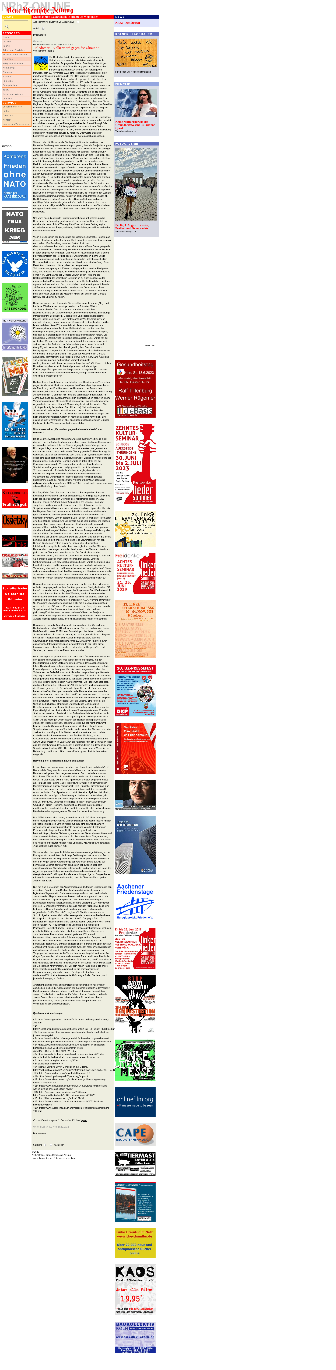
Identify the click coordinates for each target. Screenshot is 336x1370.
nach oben (59, 1145)
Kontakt (7, 120)
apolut (84, 1120)
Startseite (37, 1145)
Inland (6, 46)
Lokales (7, 41)
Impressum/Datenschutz (16, 124)
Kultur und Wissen (13, 94)
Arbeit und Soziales (14, 50)
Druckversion (39, 35)
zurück (36, 28)
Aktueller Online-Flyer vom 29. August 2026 (53, 22)
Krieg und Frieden (13, 63)
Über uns (8, 115)
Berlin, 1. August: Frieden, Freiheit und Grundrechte (132, 227)
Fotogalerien (10, 85)
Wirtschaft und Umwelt (15, 55)
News (6, 37)
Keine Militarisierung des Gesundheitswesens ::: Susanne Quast (135, 125)
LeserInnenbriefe (12, 107)
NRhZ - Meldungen (127, 22)
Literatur (7, 98)
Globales (8, 59)
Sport (6, 90)
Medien (7, 77)
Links (6, 111)
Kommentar (9, 68)
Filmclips (8, 81)
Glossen (7, 72)
